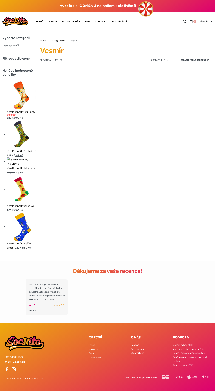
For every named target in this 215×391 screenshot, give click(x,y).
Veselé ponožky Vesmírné (192, 124)
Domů (43, 40)
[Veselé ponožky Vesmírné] (193, 97)
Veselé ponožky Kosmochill (60, 124)
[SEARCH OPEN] (184, 21)
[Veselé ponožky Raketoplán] (148, 97)
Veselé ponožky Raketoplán (148, 124)
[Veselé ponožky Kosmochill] (60, 97)
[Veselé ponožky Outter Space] (104, 97)
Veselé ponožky (58, 40)
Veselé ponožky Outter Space (104, 124)
